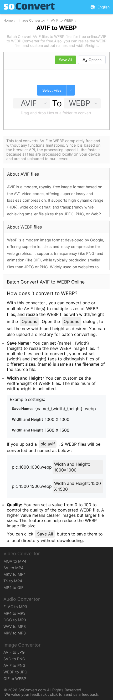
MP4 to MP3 (14, 613)
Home (8, 20)
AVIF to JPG (14, 652)
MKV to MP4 (14, 574)
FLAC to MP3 (15, 606)
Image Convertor (32, 20)
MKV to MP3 (14, 633)
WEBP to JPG (15, 672)
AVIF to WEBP (62, 20)
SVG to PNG (14, 659)
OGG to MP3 (14, 620)
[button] (100, 7)
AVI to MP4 (13, 567)
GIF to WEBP (14, 678)
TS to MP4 (12, 581)
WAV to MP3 (14, 626)
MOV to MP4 (14, 561)
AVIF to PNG (14, 665)
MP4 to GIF (13, 587)
